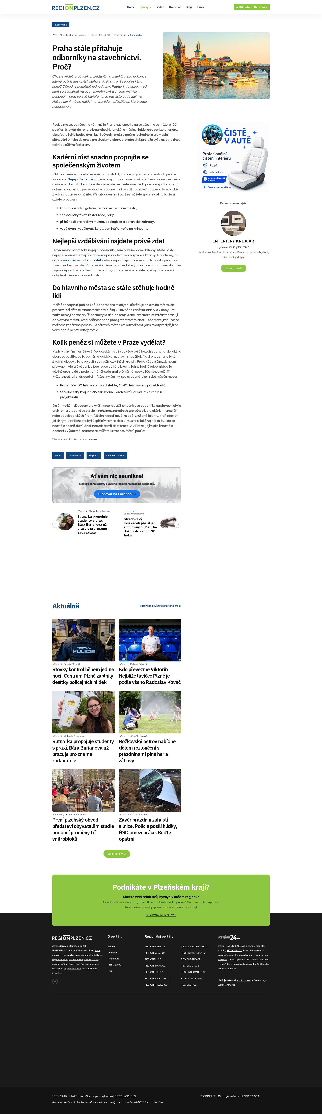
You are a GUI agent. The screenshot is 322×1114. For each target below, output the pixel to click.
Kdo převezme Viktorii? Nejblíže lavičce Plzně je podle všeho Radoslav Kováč (150, 675)
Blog (189, 7)
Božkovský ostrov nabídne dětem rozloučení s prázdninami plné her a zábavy (147, 751)
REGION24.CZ (189, 984)
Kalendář (175, 7)
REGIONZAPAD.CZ (155, 953)
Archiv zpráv (114, 964)
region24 (94, 455)
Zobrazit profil (233, 268)
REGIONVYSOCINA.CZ (193, 953)
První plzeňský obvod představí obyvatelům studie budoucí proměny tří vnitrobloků (83, 829)
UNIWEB (222, 959)
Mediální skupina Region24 (74, 35)
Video (160, 7)
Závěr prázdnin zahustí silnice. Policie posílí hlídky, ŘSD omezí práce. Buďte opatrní (148, 829)
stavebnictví (75, 455)
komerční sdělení (115, 455)
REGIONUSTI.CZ (154, 972)
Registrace (261, 7)
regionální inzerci (72, 968)
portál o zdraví (243, 980)
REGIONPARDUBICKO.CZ (195, 946)
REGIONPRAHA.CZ (155, 965)
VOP (126, 1096)
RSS (110, 970)
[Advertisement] (116, 570)
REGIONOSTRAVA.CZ (193, 978)
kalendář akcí (76, 959)
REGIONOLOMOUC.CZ (193, 972)
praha (58, 455)
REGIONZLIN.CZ (190, 965)
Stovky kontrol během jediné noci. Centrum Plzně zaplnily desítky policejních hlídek (83, 675)
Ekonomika (61, 24)
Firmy (200, 7)
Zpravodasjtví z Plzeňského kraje (160, 605)
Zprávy (144, 7)
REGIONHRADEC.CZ (156, 984)
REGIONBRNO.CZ (191, 959)
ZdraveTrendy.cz (226, 984)
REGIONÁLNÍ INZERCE (161, 915)
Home (131, 7)
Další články (115, 853)
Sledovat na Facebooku (117, 494)
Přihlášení (113, 952)
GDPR (118, 1096)
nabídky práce (91, 959)
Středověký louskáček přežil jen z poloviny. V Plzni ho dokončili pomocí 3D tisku (140, 527)
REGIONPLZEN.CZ (155, 946)
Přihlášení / (246, 7)
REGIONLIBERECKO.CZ (158, 978)
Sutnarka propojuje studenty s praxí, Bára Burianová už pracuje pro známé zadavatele (92, 524)
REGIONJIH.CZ (153, 959)
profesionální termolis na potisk (79, 260)
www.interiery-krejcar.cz (235, 247)
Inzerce (112, 946)
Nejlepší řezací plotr (82, 179)
